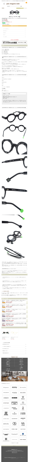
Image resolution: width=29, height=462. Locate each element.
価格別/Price (8, 364)
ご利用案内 (21, 367)
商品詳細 (3, 45)
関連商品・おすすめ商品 (5, 298)
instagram (8, 370)
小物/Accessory (21, 364)
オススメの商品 (4, 327)
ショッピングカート (26, 2)
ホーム (12, 356)
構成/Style (8, 361)
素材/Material (21, 361)
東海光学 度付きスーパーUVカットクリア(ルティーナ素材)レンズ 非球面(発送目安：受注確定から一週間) (16, 314)
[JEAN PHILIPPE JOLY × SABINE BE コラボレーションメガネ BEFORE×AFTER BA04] (14, 15)
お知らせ (8, 358)
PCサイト (26, 0)
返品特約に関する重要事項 (5, 24)
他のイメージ (3, 274)
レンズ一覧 (21, 358)
